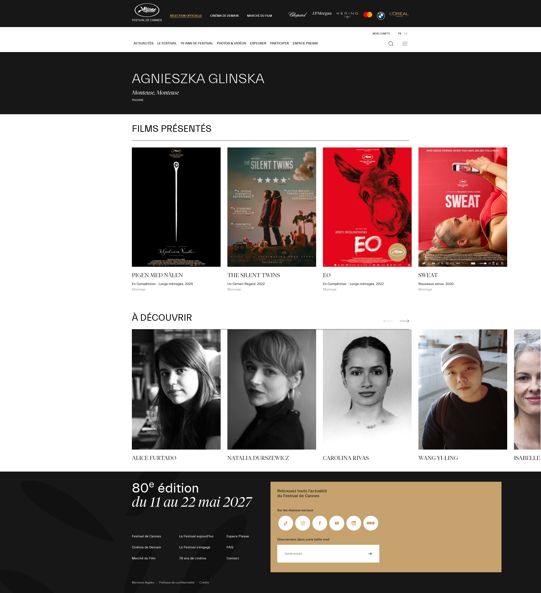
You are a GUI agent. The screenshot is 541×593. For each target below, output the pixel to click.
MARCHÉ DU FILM (259, 16)
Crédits (204, 582)
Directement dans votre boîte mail (303, 539)
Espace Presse (305, 43)
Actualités (143, 43)
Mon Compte (381, 33)
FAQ (230, 547)
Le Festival (167, 43)
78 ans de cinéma (192, 558)
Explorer (258, 43)
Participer (279, 43)
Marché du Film (144, 558)
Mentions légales (143, 582)
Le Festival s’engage (194, 547)
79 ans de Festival (196, 43)
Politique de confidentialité (176, 582)
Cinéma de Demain (146, 547)
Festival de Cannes (146, 536)
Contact (233, 558)
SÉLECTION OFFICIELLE (186, 16)
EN (405, 33)
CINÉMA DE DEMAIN (224, 16)
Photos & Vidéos (231, 43)
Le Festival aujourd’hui (196, 536)
